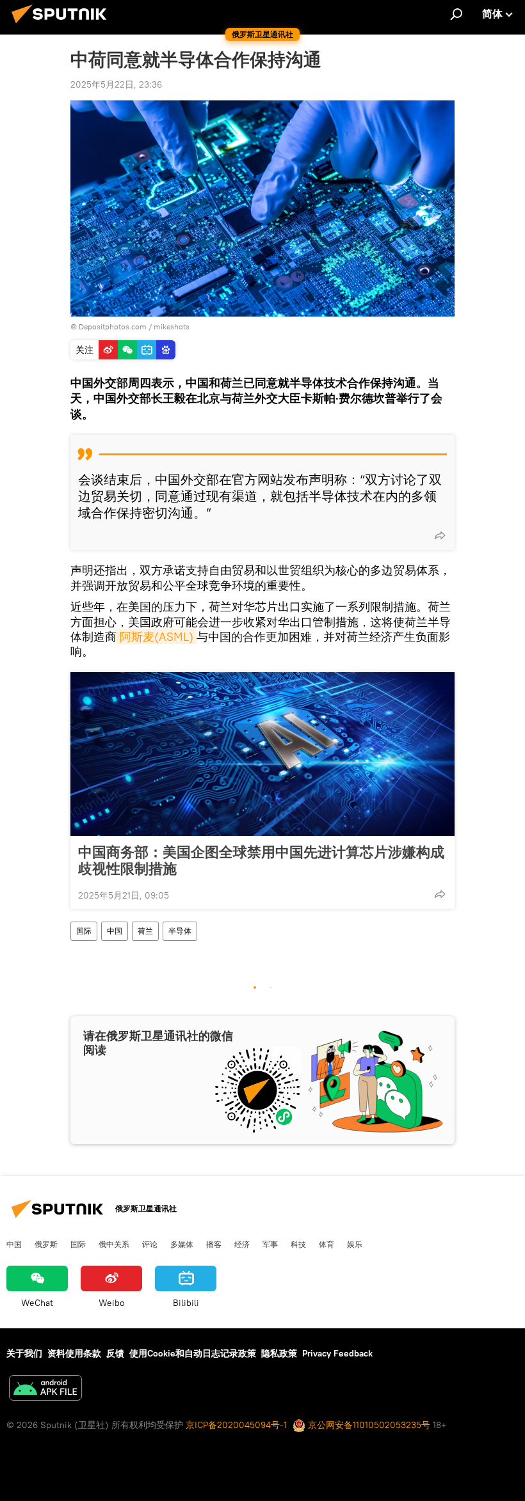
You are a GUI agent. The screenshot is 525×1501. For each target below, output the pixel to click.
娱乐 (354, 1244)
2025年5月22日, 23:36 (116, 84)
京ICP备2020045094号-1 (236, 1425)
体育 (326, 1244)
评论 (150, 1244)
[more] (440, 535)
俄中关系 (114, 1244)
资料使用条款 (74, 1353)
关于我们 (24, 1353)
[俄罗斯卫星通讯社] (62, 25)
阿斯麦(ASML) (156, 636)
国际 (84, 931)
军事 (270, 1244)
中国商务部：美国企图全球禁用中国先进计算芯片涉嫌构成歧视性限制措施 (261, 860)
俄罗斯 (46, 1244)
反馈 (115, 1353)
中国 (114, 931)
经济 (242, 1244)
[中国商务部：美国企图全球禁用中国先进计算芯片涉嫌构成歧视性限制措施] (262, 754)
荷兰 (145, 931)
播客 (214, 1244)
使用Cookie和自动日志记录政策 (192, 1353)
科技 (298, 1244)
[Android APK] (45, 1389)
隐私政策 (279, 1353)
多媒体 (181, 1244)
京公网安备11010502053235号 (367, 1425)
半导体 (179, 931)
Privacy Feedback (337, 1353)
